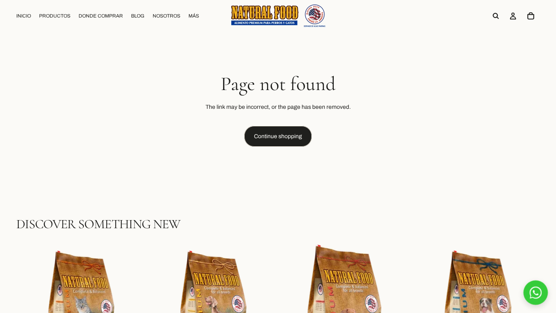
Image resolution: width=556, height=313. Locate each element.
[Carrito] (531, 16)
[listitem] (193, 15)
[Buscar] (496, 16)
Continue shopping (278, 136)
